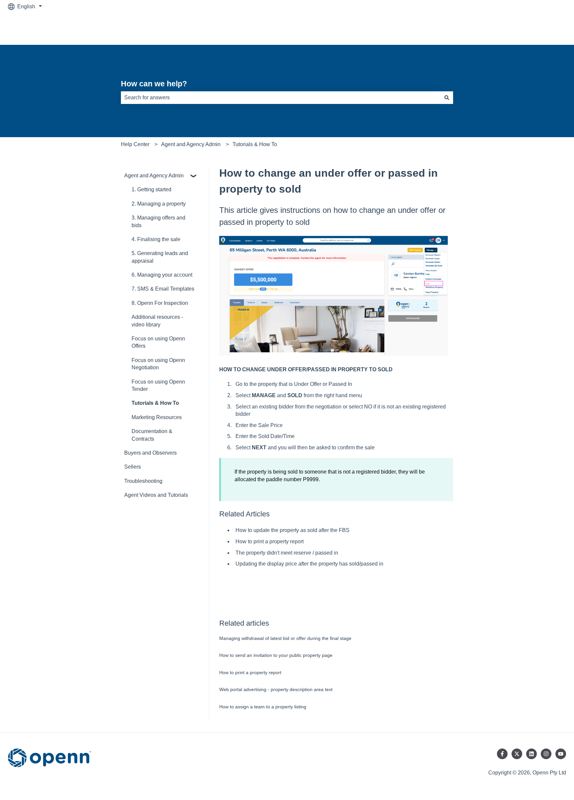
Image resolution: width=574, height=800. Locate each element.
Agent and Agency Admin (191, 144)
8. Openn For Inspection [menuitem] (160, 303)
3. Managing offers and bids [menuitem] (158, 221)
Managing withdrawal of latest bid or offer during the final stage (285, 638)
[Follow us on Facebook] (502, 754)
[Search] (446, 97)
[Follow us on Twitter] (517, 754)
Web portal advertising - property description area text (276, 689)
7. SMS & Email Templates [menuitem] (163, 289)
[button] (193, 176)
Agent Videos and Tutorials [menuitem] (156, 495)
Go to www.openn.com (532, 29)
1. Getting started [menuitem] (151, 189)
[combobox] (280, 97)
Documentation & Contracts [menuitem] (152, 434)
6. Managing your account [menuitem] (162, 275)
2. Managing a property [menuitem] (159, 204)
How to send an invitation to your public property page (276, 655)
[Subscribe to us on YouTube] (560, 754)
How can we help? (154, 83)
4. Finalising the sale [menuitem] (156, 239)
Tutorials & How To (255, 144)
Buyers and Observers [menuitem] (150, 453)
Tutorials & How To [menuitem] (155, 403)
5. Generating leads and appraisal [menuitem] (160, 256)
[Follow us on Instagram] (546, 754)
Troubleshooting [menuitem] (143, 481)
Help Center (135, 144)
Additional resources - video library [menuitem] (157, 320)
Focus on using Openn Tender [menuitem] (158, 385)
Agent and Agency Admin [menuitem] (154, 175)
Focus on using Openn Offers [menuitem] (158, 342)
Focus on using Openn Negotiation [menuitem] (158, 363)
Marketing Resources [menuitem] (157, 417)
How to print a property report (250, 672)
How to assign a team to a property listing (262, 706)
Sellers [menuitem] (132, 467)
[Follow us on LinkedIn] (531, 754)
